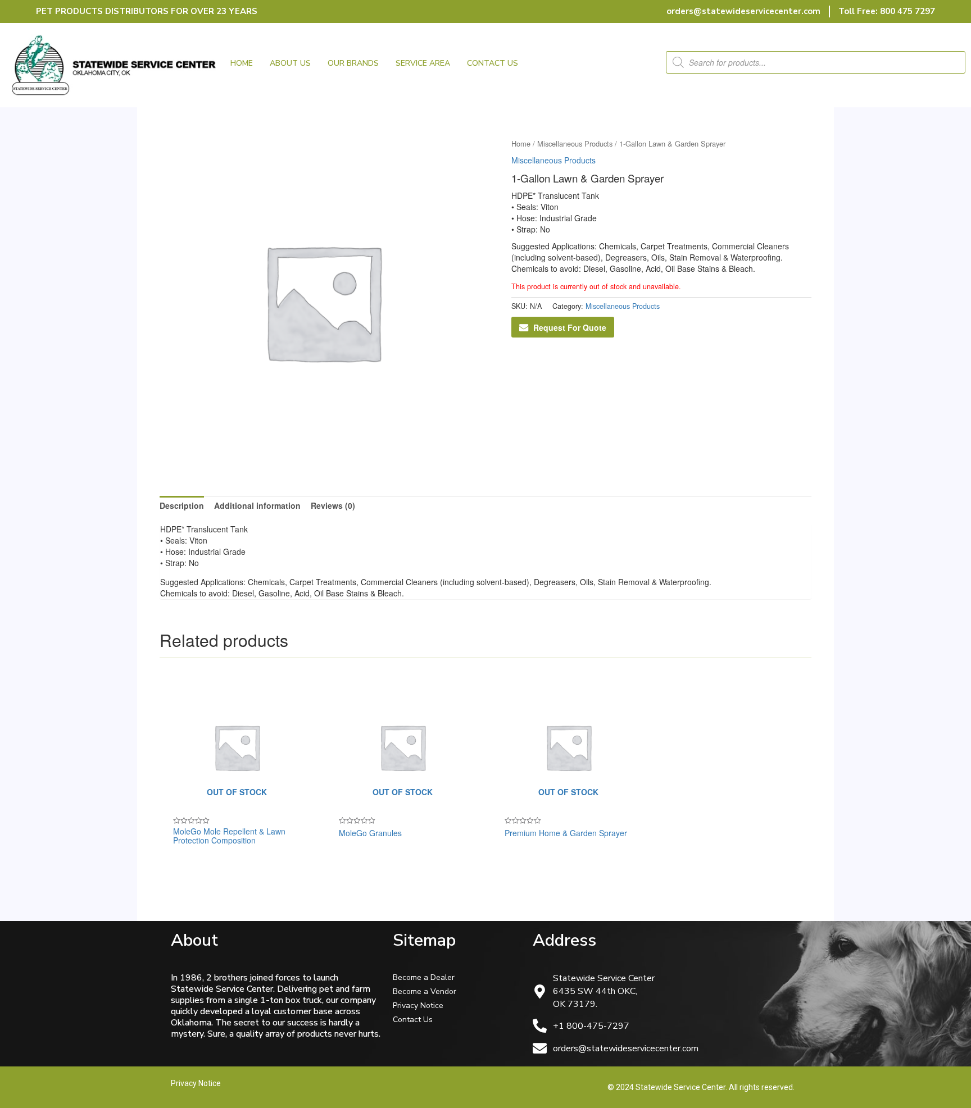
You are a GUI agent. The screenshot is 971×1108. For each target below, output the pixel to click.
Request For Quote (569, 327)
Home (241, 63)
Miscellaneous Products (574, 143)
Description (182, 505)
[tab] (182, 505)
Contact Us (492, 63)
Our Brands (353, 63)
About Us (290, 63)
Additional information (257, 505)
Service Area (423, 63)
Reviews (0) (333, 505)
